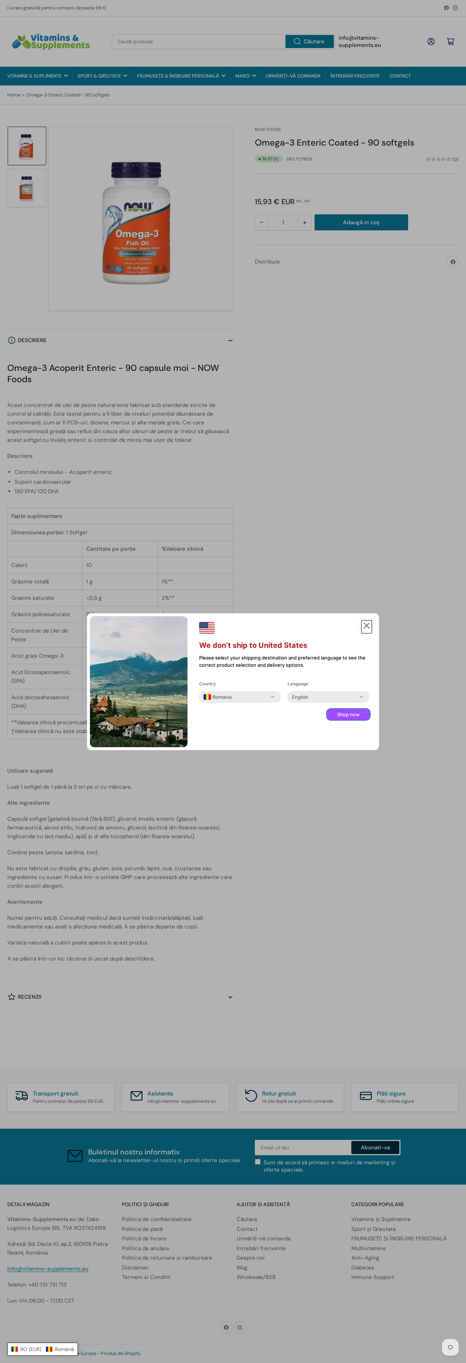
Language (298, 683)
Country (207, 683)
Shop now (348, 714)
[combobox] (218, 697)
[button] (43, 1349)
